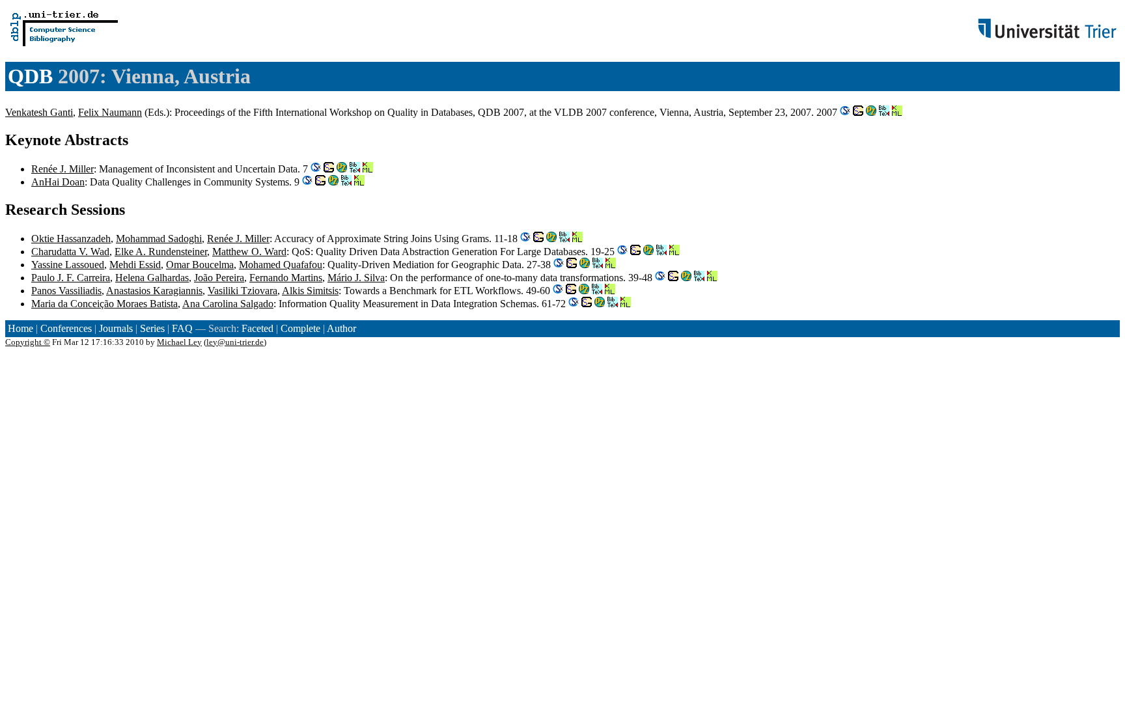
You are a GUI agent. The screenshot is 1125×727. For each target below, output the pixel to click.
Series (152, 328)
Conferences (66, 328)
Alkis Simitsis (310, 290)
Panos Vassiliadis (66, 290)
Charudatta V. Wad (70, 251)
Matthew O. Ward (249, 251)
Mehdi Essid (135, 264)
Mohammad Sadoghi (159, 238)
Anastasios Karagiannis (154, 290)
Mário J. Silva (356, 277)
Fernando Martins (285, 277)
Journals (116, 328)
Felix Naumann (110, 112)
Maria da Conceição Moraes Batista (104, 303)
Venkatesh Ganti (39, 112)
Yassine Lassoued (67, 264)
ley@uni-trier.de (235, 342)
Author (341, 328)
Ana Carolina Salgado (227, 303)
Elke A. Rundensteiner (161, 251)
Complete (300, 328)
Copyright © (27, 342)
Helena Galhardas (152, 277)
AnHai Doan (58, 181)
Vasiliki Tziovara (242, 290)
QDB (30, 76)
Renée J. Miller (62, 168)
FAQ (182, 328)
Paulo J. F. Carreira (70, 277)
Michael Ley (179, 342)
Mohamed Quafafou (280, 264)
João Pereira (219, 277)
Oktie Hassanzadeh (71, 238)
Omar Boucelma (200, 264)
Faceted (257, 328)
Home (20, 328)
